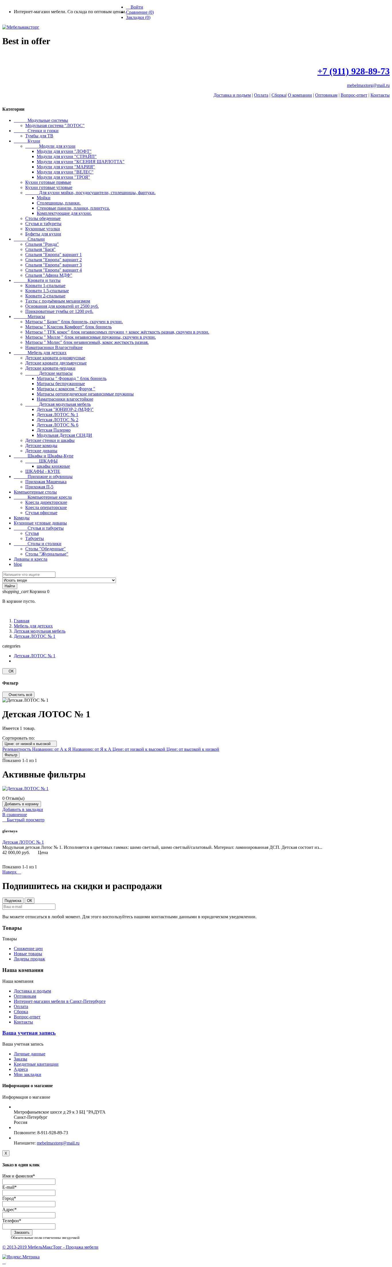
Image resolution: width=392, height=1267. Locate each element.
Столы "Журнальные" (46, 553)
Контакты (380, 95)
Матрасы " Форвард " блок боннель (71, 378)
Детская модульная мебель (58, 404)
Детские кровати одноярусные (55, 357)
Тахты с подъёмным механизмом (57, 301)
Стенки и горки (36, 130)
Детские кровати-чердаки (50, 368)
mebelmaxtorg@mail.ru (368, 85)
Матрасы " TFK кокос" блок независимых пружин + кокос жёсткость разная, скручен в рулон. (117, 332)
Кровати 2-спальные (45, 295)
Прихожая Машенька (46, 481)
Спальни (29, 239)
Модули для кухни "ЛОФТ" (64, 151)
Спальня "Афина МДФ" (48, 275)
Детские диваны (41, 450)
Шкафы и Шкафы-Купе (43, 455)
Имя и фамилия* (18, 1176)
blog (18, 564)
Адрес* (9, 1209)
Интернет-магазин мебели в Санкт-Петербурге (60, 1001)
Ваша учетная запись (29, 1033)
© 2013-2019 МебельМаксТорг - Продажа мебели (50, 1247)
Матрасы (29, 316)
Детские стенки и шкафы (50, 440)
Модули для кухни (50, 146)
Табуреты (34, 538)
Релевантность (17, 749)
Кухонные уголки (42, 228)
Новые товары (28, 953)
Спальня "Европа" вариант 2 (53, 259)
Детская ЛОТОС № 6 (57, 424)
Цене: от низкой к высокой (30, 744)
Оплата (261, 95)
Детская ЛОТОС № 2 (57, 419)
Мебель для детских (40, 352)
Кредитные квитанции (36, 1064)
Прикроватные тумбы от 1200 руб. (59, 311)
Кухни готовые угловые (48, 187)
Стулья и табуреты (43, 223)
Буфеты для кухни (43, 233)
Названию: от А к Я (52, 749)
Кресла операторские (46, 507)
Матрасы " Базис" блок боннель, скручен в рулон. (74, 321)
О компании (300, 95)
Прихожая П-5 (39, 486)
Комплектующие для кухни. (64, 213)
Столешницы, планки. (59, 202)
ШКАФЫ (41, 461)
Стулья (32, 533)
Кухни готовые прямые (48, 182)
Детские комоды (41, 445)
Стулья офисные (41, 512)
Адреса (21, 1069)
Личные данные (29, 1053)
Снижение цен (28, 948)
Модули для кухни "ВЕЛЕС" (65, 171)
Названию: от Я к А (92, 749)
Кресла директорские (46, 502)
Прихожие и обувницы (43, 476)
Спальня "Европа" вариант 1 (53, 254)
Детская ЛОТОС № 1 (57, 414)
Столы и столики (37, 543)
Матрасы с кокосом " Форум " (66, 388)
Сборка (278, 95)
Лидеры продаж (29, 958)
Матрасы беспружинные (61, 383)
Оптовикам (326, 95)
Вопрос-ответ (354, 95)
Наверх (11, 872)
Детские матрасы (49, 373)
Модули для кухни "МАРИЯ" (66, 166)
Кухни (27, 141)
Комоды (22, 517)
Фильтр (11, 755)
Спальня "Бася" (40, 249)
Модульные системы (41, 120)
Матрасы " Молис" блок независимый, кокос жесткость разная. (87, 342)
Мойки (44, 197)
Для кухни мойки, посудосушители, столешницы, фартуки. (90, 192)
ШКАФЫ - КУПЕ (42, 471)
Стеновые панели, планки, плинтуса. (73, 208)
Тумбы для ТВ (39, 135)
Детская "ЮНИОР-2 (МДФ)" (65, 409)
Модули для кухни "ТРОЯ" (63, 177)
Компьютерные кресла (43, 497)
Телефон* (11, 1220)
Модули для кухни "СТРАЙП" (67, 156)
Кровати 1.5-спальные (47, 290)
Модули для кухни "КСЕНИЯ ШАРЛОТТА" (81, 161)
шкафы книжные (53, 466)
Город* (9, 1198)
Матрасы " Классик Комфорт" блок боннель (68, 326)
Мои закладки (27, 1074)
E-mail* (9, 1187)
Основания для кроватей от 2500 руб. (62, 306)
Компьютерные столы (35, 492)
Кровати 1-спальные (45, 285)
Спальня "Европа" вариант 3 (53, 264)
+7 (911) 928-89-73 (353, 71)
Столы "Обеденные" (45, 548)
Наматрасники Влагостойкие (54, 347)
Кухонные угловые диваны (40, 523)
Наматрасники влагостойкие (65, 399)
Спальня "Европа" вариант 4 (53, 270)
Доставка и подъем (232, 95)
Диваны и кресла (30, 559)
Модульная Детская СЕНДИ (64, 435)
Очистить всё (18, 695)
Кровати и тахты (37, 280)
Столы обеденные (43, 218)
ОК (9, 671)
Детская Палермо (54, 430)
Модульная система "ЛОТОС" (55, 125)
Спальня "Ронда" (42, 244)
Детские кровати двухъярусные (56, 362)
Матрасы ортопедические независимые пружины (85, 393)
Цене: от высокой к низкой (192, 749)
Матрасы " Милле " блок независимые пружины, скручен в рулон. (90, 337)
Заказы (20, 1059)
